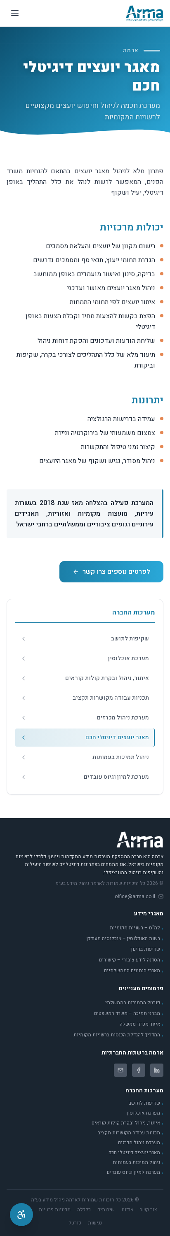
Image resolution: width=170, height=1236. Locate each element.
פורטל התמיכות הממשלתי (134, 1003)
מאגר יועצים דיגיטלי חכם (136, 1153)
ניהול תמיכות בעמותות (138, 1162)
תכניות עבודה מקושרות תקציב (130, 1133)
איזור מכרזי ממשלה (141, 1024)
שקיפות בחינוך (146, 949)
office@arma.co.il (135, 896)
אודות (127, 1209)
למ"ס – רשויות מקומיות (136, 928)
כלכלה (84, 1209)
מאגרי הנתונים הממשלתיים (133, 971)
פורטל (74, 1223)
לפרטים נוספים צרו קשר (116, 572)
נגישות (95, 1223)
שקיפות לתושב (146, 1103)
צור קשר (148, 1209)
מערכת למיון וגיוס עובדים (135, 1172)
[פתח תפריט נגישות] (21, 1214)
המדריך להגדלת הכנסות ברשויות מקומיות (118, 1035)
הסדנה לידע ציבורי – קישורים (131, 960)
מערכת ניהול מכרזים (140, 1143)
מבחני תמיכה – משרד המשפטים (128, 1013)
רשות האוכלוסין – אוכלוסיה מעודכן (125, 939)
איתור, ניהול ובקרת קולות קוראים (127, 1123)
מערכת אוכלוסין (145, 1113)
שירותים (106, 1209)
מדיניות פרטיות (55, 1209)
